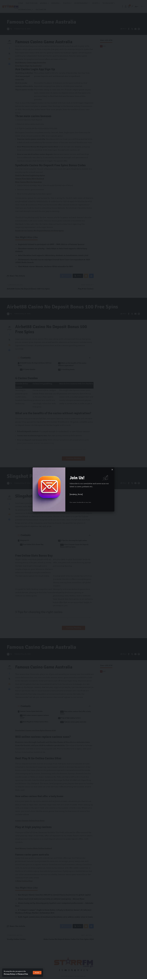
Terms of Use (23, 974)
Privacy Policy (9, 974)
